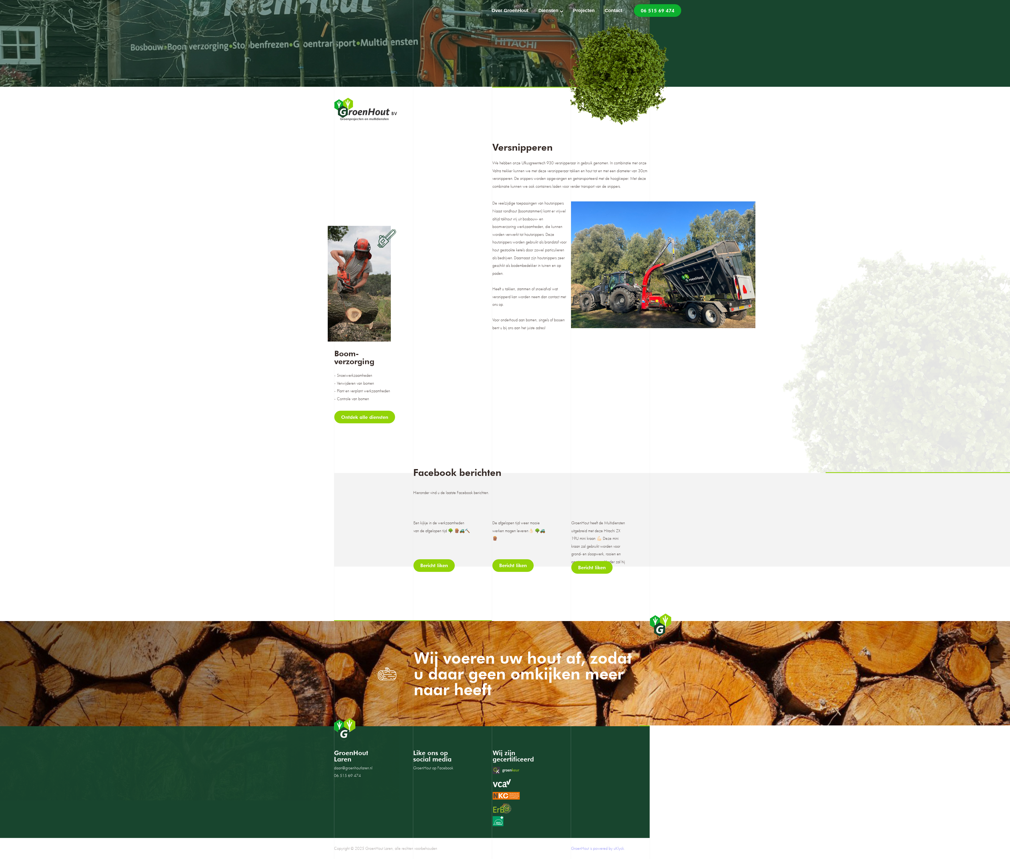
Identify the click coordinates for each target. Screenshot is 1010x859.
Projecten (584, 10)
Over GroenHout (510, 10)
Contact (613, 10)
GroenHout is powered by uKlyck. (598, 848)
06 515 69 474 (657, 10)
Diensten (548, 10)
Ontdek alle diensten (364, 417)
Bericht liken (434, 565)
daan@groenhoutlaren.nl (353, 768)
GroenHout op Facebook (433, 768)
